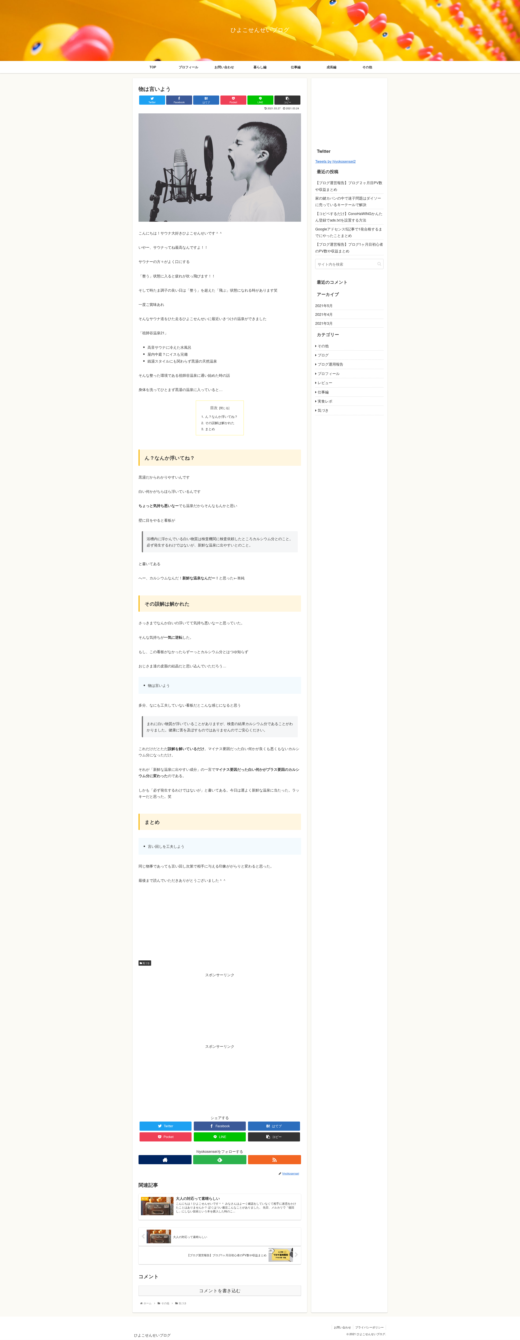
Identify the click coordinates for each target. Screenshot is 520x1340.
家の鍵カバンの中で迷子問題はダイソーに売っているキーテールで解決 (348, 201)
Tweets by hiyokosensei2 (335, 161)
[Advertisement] (220, 919)
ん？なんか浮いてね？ (221, 416)
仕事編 (323, 391)
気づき (146, 963)
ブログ (323, 354)
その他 (323, 345)
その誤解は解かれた (219, 422)
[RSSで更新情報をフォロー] (274, 1159)
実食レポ (325, 401)
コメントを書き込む (220, 1290)
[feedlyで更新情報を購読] (219, 1159)
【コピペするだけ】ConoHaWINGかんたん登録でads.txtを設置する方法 (348, 217)
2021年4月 (324, 314)
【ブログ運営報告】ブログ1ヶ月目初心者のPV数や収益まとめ (349, 247)
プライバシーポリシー (369, 1327)
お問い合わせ (342, 1327)
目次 (214, 407)
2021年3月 (324, 323)
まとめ (210, 428)
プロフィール (329, 373)
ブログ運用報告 (330, 364)
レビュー (325, 382)
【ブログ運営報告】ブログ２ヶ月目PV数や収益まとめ (348, 186)
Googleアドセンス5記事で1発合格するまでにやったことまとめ (348, 232)
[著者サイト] (165, 1159)
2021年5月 (324, 305)
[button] (379, 264)
